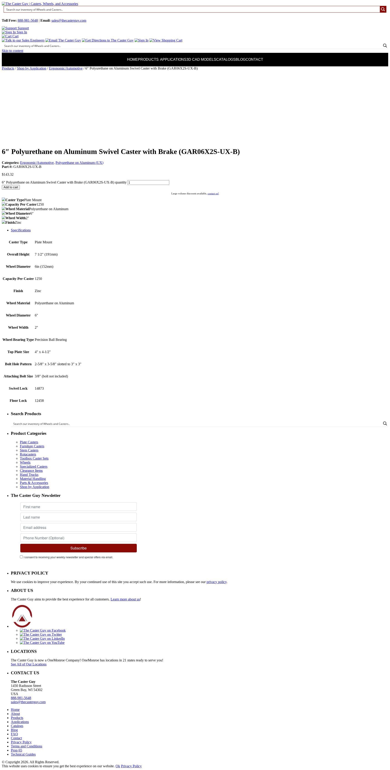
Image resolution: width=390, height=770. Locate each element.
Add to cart (11, 187)
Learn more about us (125, 599)
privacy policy (217, 582)
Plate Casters (29, 442)
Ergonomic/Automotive (66, 68)
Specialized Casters (33, 466)
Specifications (21, 230)
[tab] (199, 230)
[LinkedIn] (42, 638)
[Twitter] (41, 634)
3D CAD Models (201, 59)
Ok (118, 766)
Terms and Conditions (26, 746)
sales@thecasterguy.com (68, 20)
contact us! (213, 193)
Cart (15, 36)
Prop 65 (16, 750)
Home (132, 59)
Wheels (25, 462)
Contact (254, 59)
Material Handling (33, 479)
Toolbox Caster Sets (34, 458)
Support (23, 28)
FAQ (14, 734)
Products (148, 59)
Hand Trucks (29, 475)
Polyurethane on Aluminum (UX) (79, 163)
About (15, 714)
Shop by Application (31, 68)
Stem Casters (29, 450)
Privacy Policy (21, 742)
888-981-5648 (28, 20)
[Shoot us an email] (63, 40)
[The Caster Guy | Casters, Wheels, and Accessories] (40, 4)
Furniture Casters (32, 446)
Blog (241, 59)
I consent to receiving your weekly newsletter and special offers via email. (68, 557)
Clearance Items (31, 470)
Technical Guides (23, 754)
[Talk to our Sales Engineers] (23, 40)
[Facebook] (43, 630)
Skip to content (12, 51)
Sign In (21, 32)
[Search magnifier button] (383, 9)
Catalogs (226, 59)
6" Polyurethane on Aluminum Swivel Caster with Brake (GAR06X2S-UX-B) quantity (64, 182)
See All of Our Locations (28, 664)
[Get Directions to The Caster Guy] (108, 40)
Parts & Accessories (34, 483)
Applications (173, 59)
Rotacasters (28, 454)
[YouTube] (42, 642)
